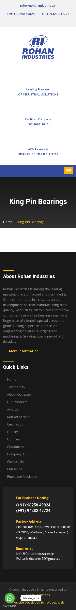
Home (7, 222)
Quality (12, 432)
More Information (24, 351)
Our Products (17, 402)
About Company (19, 394)
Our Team (14, 439)
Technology (16, 387)
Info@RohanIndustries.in (38, 5)
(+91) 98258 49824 (21, 14)
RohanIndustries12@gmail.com (39, 558)
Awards (12, 409)
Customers (15, 446)
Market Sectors (18, 417)
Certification (16, 424)
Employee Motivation (23, 476)
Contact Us (15, 461)
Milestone (14, 469)
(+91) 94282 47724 (55, 14)
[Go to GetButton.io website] (9, 606)
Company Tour (18, 454)
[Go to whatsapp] (10, 598)
